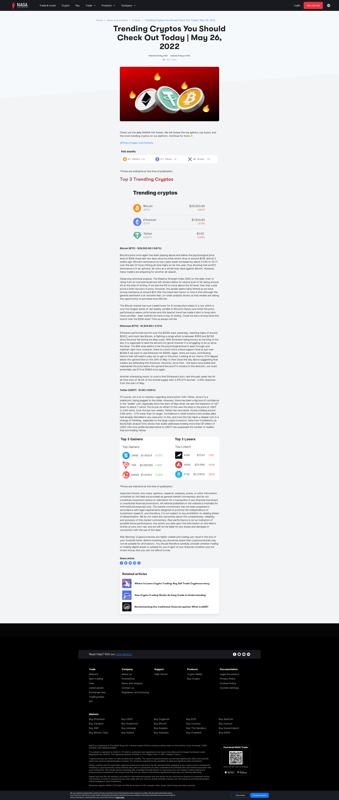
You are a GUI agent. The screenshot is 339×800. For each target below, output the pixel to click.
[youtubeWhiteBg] (244, 654)
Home (99, 20)
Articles (136, 20)
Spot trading (96, 678)
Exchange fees (97, 692)
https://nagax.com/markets (138, 142)
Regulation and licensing (135, 692)
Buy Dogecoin (162, 719)
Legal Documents (229, 674)
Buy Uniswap (128, 728)
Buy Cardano (96, 723)
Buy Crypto (193, 678)
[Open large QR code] (235, 757)
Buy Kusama (161, 728)
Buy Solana (127, 732)
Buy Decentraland (229, 728)
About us (127, 674)
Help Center (161, 674)
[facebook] (121, 563)
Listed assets (96, 687)
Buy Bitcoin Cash (98, 732)
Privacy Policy (227, 678)
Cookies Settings (229, 687)
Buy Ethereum (97, 719)
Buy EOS (191, 719)
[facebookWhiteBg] (234, 654)
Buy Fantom (225, 723)
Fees (91, 683)
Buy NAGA (224, 732)
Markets (93, 674)
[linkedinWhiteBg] (248, 654)
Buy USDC (127, 719)
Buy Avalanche (129, 723)
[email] (139, 563)
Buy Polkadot (161, 732)
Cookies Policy (228, 683)
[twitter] (126, 563)
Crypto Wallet (194, 674)
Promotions (128, 678)
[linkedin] (130, 563)
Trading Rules (96, 696)
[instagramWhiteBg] (239, 654)
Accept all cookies (259, 795)
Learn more (120, 797)
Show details (240, 795)
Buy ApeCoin (226, 719)
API (91, 701)
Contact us (128, 687)
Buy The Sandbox (196, 728)
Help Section (124, 654)
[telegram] (134, 563)
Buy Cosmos (193, 723)
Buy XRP (94, 728)
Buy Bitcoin (160, 723)
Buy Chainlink (194, 732)
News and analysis (117, 20)
